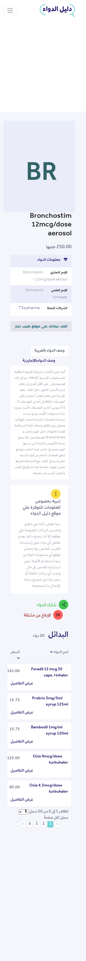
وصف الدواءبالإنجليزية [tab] (38, 361)
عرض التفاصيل (22, 684)
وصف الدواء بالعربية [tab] (49, 351)
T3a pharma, (29, 308)
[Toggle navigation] (10, 10)
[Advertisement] (43, 66)
